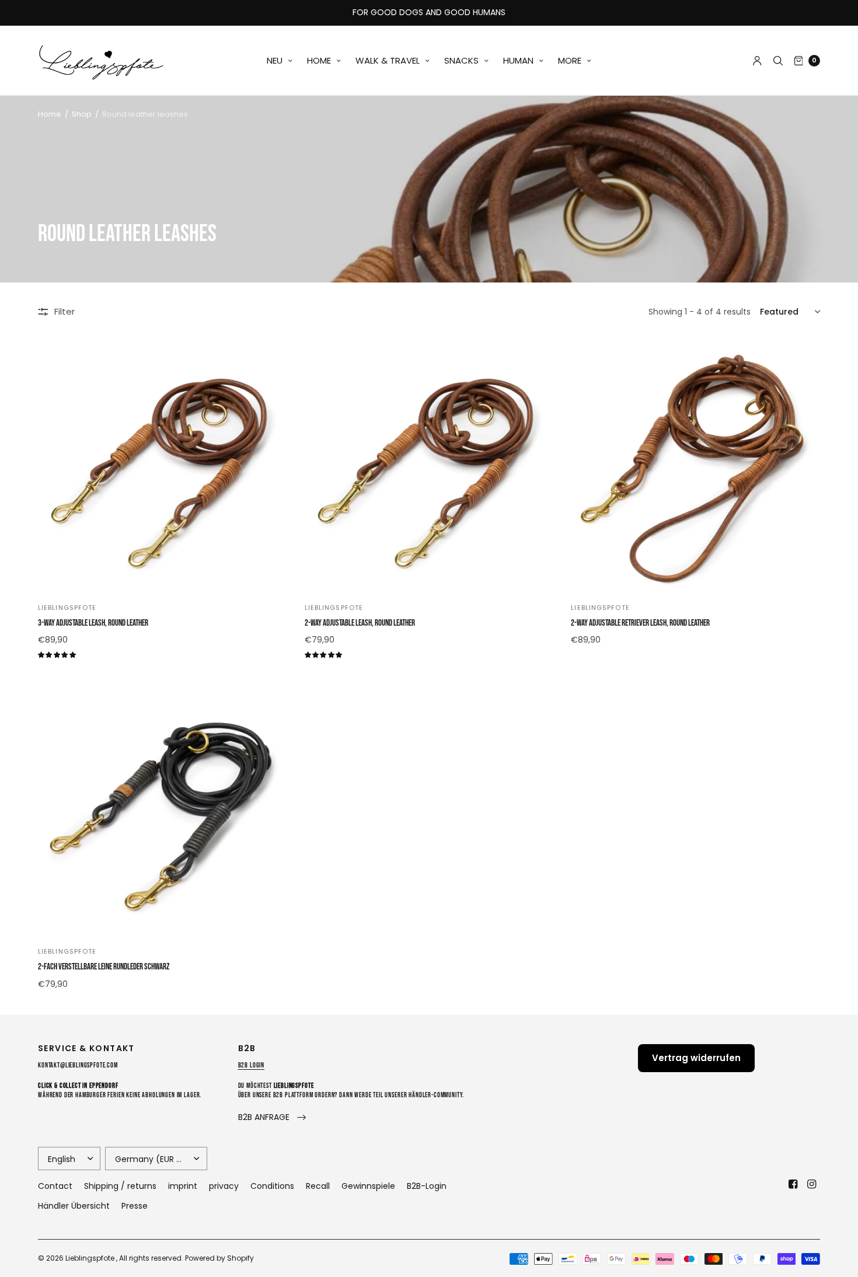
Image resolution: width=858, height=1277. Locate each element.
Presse (134, 1206)
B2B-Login (427, 1186)
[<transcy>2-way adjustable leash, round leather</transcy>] (429, 465)
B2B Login (251, 1065)
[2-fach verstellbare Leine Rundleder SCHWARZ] (162, 809)
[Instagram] (812, 1184)
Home (49, 114)
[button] (272, 1117)
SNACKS (461, 60)
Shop (82, 114)
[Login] (757, 60)
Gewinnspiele (368, 1186)
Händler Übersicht (74, 1206)
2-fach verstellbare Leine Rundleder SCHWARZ (103, 966)
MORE (569, 60)
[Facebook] (793, 1184)
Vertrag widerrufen (696, 1058)
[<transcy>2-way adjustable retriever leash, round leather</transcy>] (695, 465)
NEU (274, 60)
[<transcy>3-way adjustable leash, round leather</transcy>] (162, 465)
